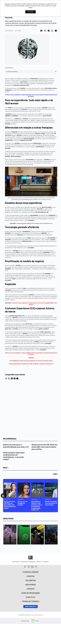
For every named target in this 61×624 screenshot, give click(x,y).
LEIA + (55, 474)
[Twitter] (32, 566)
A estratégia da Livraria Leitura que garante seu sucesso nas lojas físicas (31, 360)
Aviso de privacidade (30, 593)
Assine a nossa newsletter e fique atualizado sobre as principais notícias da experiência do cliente (31, 353)
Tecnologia (34, 499)
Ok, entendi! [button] (30, 11)
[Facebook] (25, 566)
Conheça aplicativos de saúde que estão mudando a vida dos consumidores (31, 364)
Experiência (7, 499)
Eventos (30, 576)
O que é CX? (30, 597)
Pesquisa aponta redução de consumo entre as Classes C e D (34, 223)
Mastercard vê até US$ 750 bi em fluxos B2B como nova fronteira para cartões (44, 447)
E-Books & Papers (30, 572)
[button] (41, 30)
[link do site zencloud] (35, 621)
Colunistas (30, 580)
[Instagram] (28, 566)
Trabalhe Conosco (30, 601)
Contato (30, 589)
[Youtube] (36, 566)
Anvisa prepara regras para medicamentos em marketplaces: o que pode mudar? (14, 455)
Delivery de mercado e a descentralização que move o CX (16, 446)
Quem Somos (30, 585)
